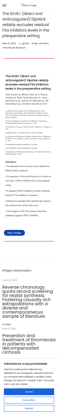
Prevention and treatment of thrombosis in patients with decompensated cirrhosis (29, 344)
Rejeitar (29, 408)
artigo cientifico (40, 43)
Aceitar (29, 391)
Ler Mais (6, 324)
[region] (29, 387)
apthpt (25, 43)
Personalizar (29, 400)
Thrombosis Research (14, 47)
